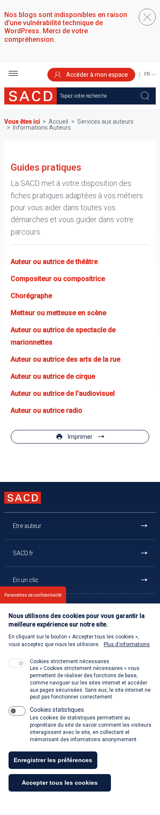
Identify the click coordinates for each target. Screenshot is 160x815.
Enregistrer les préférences (53, 760)
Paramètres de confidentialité (32, 595)
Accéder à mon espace (96, 74)
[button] (13, 74)
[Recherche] (145, 95)
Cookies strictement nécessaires (69, 661)
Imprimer (80, 436)
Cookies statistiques (57, 709)
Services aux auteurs (105, 121)
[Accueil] (30, 95)
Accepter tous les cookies (60, 782)
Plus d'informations (127, 644)
